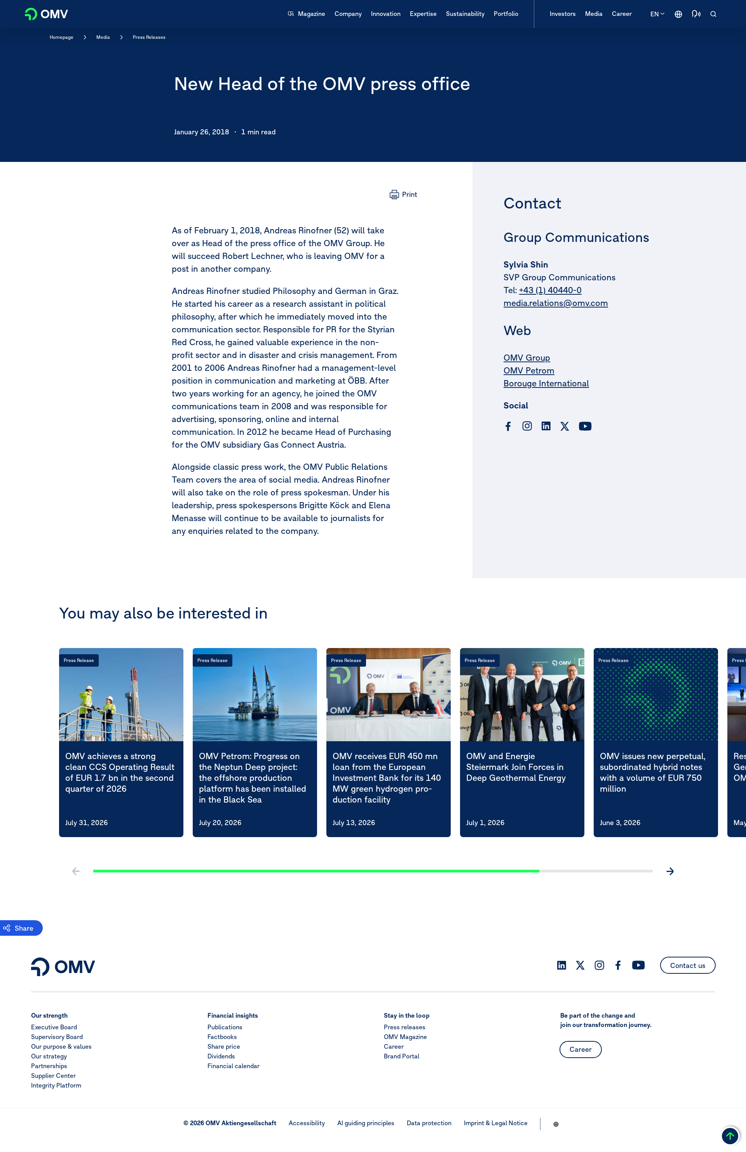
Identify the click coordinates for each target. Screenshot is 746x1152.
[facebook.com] (508, 426)
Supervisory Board (57, 1037)
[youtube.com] (585, 426)
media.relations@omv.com (556, 303)
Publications (224, 1027)
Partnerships (49, 1066)
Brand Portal (401, 1056)
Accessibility (307, 1123)
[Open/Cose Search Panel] (713, 14)
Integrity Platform (56, 1085)
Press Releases (149, 37)
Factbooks (222, 1037)
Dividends (221, 1056)
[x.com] (565, 426)
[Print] (403, 194)
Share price (223, 1046)
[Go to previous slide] (76, 871)
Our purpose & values (61, 1046)
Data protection (429, 1123)
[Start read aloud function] (696, 14)
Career (394, 1046)
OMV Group (527, 358)
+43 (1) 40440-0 (550, 290)
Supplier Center (53, 1075)
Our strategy (49, 1056)
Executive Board (54, 1027)
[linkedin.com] (546, 426)
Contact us (688, 965)
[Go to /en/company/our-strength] (678, 14)
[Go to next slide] (670, 871)
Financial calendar (233, 1066)
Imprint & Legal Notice (496, 1123)
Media (103, 37)
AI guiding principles (365, 1123)
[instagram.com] (527, 426)
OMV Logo (42, 13)
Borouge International (546, 383)
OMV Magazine (405, 1037)
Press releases (404, 1027)
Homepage (61, 37)
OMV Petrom (529, 370)
